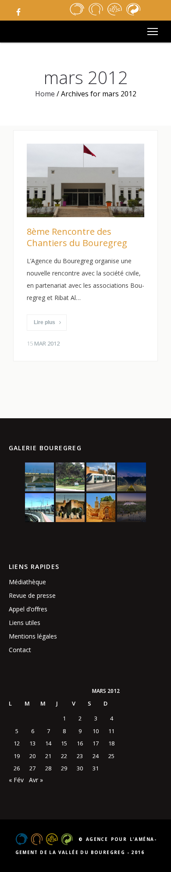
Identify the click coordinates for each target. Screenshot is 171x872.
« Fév (16, 780)
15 (64, 743)
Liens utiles (24, 622)
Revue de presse (32, 595)
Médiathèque (27, 582)
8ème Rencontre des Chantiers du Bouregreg (77, 237)
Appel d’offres (28, 609)
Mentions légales (33, 636)
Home (45, 94)
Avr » (36, 780)
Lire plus (44, 322)
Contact (20, 650)
